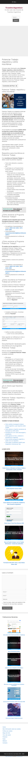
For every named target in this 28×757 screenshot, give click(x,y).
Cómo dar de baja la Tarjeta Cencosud (14, 718)
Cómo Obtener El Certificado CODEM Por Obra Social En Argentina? (14, 503)
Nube (4, 739)
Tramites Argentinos (14, 7)
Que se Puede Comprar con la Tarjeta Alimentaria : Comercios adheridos (14, 542)
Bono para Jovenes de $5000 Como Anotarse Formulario (14, 685)
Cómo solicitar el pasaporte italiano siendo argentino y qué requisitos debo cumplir (15, 426)
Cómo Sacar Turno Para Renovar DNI (14, 523)
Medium (5, 741)
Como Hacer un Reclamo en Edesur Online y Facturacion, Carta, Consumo (14, 468)
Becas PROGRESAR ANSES (14, 651)
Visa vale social (7, 735)
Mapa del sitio (6, 733)
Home (4, 727)
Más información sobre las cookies (12, 729)
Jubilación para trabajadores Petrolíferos (14, 667)
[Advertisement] (14, 40)
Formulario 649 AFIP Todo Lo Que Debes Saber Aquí (14, 563)
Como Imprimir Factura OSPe (14, 488)
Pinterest (5, 737)
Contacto (5, 743)
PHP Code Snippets (9, 756)
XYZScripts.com (19, 756)
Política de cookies (7, 731)
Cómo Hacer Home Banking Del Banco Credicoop (14, 634)
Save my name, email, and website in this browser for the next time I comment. (14, 603)
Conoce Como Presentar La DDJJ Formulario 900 (14, 701)
